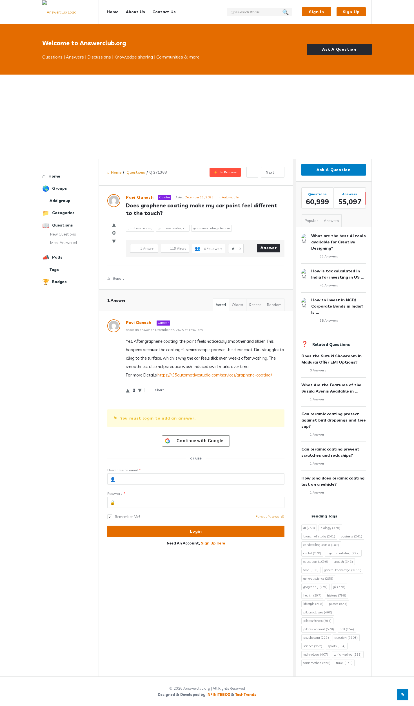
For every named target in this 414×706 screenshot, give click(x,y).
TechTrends (245, 694)
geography (315, 587)
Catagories (63, 212)
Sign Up (351, 11)
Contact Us (164, 11)
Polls (57, 257)
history (336, 595)
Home (113, 11)
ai (309, 528)
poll (347, 629)
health (312, 595)
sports (337, 646)
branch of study (319, 536)
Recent (255, 304)
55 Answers (329, 256)
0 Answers (318, 370)
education (315, 562)
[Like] (114, 224)
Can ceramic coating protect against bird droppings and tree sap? (333, 420)
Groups (59, 188)
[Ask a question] (402, 694)
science (312, 646)
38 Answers (329, 320)
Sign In (316, 11)
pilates (338, 604)
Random (274, 304)
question (346, 638)
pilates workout (318, 629)
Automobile (230, 197)
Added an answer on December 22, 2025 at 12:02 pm (164, 330)
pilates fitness (317, 621)
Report (118, 278)
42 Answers (329, 285)
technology (315, 654)
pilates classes (317, 612)
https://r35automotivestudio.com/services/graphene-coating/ (214, 375)
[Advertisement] (207, 116)
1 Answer (317, 399)
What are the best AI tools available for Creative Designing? (338, 242)
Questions (62, 225)
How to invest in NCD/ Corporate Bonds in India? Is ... (337, 306)
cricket (312, 553)
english (343, 562)
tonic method (348, 654)
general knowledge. (342, 570)
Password (116, 493)
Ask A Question (339, 49)
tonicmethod (316, 663)
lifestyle (313, 604)
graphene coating (140, 228)
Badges (59, 281)
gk (339, 587)
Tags (54, 269)
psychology (316, 638)
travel (344, 663)
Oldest (237, 304)
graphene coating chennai (211, 228)
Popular (311, 220)
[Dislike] (114, 240)
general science (318, 579)
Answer (269, 247)
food (311, 570)
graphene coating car (173, 228)
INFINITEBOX (218, 694)
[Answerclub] (70, 12)
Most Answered (63, 242)
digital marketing (343, 553)
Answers (331, 220)
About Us (135, 11)
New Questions (63, 234)
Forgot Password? (270, 516)
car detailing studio (321, 545)
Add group (60, 200)
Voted (221, 304)
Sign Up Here (213, 543)
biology (330, 528)
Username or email (124, 470)
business (351, 536)
